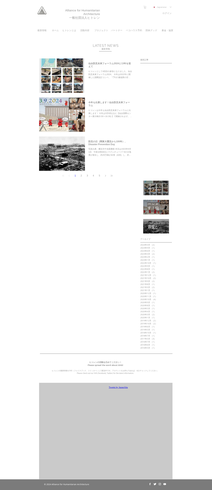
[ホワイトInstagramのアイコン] (159, 484)
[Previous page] (69, 175)
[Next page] (105, 175)
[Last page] (111, 175)
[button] (145, 7)
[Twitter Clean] (154, 484)
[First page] (63, 175)
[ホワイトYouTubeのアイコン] (164, 484)
